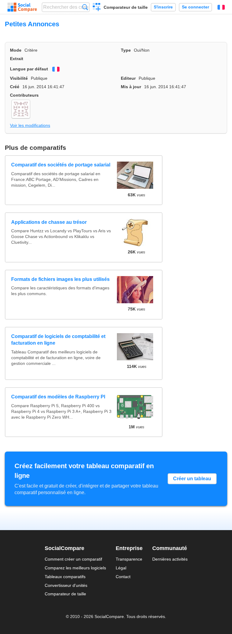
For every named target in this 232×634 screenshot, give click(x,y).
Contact (123, 576)
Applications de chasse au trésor (49, 222)
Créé (14, 86)
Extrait (16, 58)
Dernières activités (170, 559)
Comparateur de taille (126, 7)
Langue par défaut (29, 68)
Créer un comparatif (97, 8)
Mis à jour (131, 86)
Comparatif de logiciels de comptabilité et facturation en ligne (58, 340)
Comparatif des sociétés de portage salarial (60, 164)
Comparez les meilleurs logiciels (75, 567)
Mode (15, 50)
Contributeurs (24, 95)
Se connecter (195, 7)
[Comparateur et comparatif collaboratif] (22, 7)
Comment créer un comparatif (73, 559)
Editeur (128, 78)
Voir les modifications (30, 125)
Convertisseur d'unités (66, 585)
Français (221, 7)
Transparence (129, 559)
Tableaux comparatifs (65, 576)
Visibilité (19, 78)
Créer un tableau (192, 478)
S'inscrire (163, 7)
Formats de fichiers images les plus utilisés (60, 279)
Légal (121, 567)
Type (126, 50)
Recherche (85, 7)
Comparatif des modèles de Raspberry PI (58, 396)
